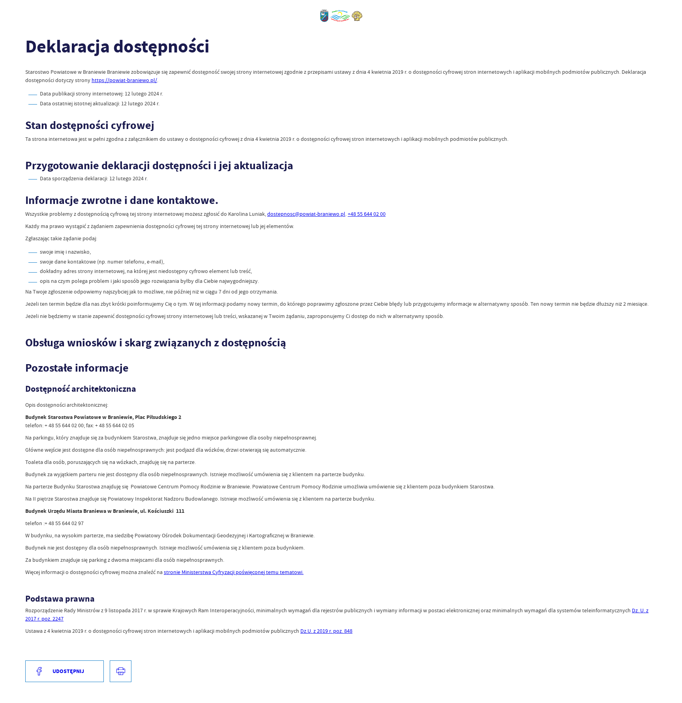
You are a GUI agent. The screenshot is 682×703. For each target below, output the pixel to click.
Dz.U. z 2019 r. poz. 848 (326, 630)
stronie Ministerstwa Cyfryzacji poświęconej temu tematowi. (234, 572)
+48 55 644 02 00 (367, 213)
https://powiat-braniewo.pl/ (124, 80)
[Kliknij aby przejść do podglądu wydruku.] (120, 671)
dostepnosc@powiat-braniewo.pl (306, 213)
